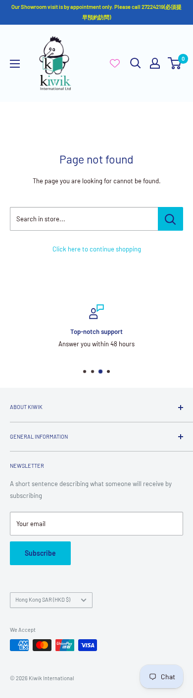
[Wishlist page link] (115, 63)
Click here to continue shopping (96, 249)
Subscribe (40, 553)
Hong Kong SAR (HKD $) (42, 599)
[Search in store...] (170, 219)
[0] (175, 63)
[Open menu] (15, 64)
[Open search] (135, 63)
